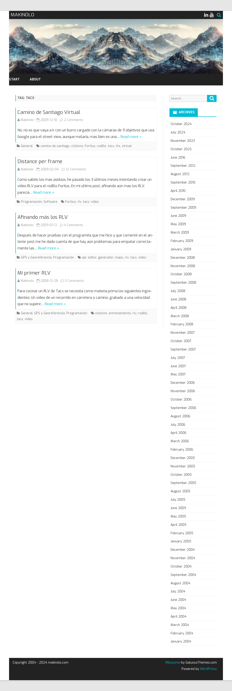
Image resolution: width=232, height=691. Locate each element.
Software (50, 202)
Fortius (90, 146)
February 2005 (182, 533)
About (35, 79)
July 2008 (178, 291)
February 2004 (182, 633)
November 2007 (183, 333)
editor (92, 257)
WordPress (208, 669)
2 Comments (73, 120)
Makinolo (27, 120)
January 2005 (181, 541)
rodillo (101, 146)
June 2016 (178, 157)
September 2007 (183, 349)
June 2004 (178, 600)
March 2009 (180, 232)
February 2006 (182, 449)
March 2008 (180, 316)
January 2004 (181, 641)
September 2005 (183, 483)
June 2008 (178, 299)
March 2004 (180, 625)
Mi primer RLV (34, 273)
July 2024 (178, 132)
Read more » (131, 136)
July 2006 (178, 425)
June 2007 (178, 366)
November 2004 (183, 558)
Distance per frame (39, 161)
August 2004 (180, 583)
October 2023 (181, 149)
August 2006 (180, 416)
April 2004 (178, 616)
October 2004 (181, 566)
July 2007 (178, 358)
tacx (111, 146)
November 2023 (183, 141)
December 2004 (183, 550)
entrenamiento (120, 313)
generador (105, 257)
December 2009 (183, 199)
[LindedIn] (206, 15)
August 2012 (180, 174)
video (95, 202)
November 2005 (183, 466)
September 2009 (183, 207)
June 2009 (178, 216)
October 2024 (181, 124)
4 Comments (73, 225)
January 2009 (181, 249)
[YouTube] (212, 15)
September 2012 (183, 166)
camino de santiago (55, 146)
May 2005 (178, 516)
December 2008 (183, 258)
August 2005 (180, 491)
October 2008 (181, 274)
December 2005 (183, 458)
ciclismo (77, 146)
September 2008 (183, 282)
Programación (31, 202)
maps (119, 257)
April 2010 (178, 191)
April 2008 (178, 308)
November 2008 (183, 266)
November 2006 (183, 391)
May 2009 (178, 224)
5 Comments (74, 281)
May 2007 (178, 374)
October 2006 (181, 399)
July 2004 (178, 591)
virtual (127, 146)
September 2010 (183, 182)
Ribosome (172, 662)
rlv (79, 202)
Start (14, 79)
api (84, 257)
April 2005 (178, 525)
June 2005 (178, 508)
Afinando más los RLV (42, 217)
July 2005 (178, 500)
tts (118, 146)
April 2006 (178, 433)
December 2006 (183, 383)
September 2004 (183, 575)
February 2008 (182, 324)
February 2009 (182, 241)
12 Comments (76, 169)
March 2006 (180, 441)
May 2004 (178, 608)
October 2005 (181, 475)
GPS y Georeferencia (36, 257)
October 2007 (181, 341)
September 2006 (183, 408)
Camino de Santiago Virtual (48, 112)
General (27, 146)
